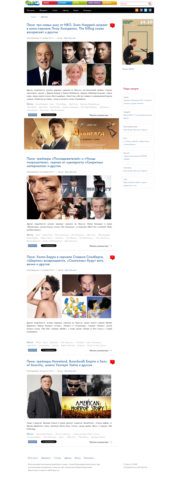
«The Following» (77, 234)
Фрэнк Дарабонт (34, 240)
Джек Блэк (43, 107)
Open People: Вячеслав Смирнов (135, 129)
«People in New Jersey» (96, 345)
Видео (75, 10)
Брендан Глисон (98, 437)
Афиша (66, 10)
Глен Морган (71, 237)
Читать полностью (99, 115)
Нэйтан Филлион (68, 345)
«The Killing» (61, 104)
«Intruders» (59, 237)
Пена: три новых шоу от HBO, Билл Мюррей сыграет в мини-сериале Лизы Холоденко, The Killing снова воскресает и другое (67, 28)
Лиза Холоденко (57, 110)
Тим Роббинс (55, 107)
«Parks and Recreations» (53, 240)
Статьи (55, 10)
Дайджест (43, 10)
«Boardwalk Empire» (44, 434)
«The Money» (83, 437)
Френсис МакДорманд (89, 104)
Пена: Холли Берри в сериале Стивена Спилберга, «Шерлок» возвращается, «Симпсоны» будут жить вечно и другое (65, 260)
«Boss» (62, 437)
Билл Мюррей (42, 104)
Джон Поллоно (71, 240)
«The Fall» (80, 342)
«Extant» (55, 345)
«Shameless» (104, 107)
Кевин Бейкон (32, 237)
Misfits (38, 342)
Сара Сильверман (93, 342)
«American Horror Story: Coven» (86, 434)
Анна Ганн (44, 110)
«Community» (44, 345)
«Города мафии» (34, 437)
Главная (33, 17)
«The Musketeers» (86, 237)
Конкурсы (87, 10)
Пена (51, 104)
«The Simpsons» (67, 342)
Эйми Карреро (104, 234)
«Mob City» (44, 17)
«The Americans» (102, 237)
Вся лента (31, 10)
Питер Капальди (62, 234)
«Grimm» (81, 345)
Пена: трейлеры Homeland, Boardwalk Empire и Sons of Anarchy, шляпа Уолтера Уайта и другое (67, 363)
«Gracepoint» (32, 110)
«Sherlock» (53, 342)
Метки (30, 103)
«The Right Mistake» (88, 107)
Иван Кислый (69, 38)
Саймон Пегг (47, 234)
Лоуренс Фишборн (70, 107)
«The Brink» (32, 107)
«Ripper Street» (46, 237)
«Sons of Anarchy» (63, 434)
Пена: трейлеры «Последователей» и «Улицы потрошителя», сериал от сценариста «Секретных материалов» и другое (65, 162)
